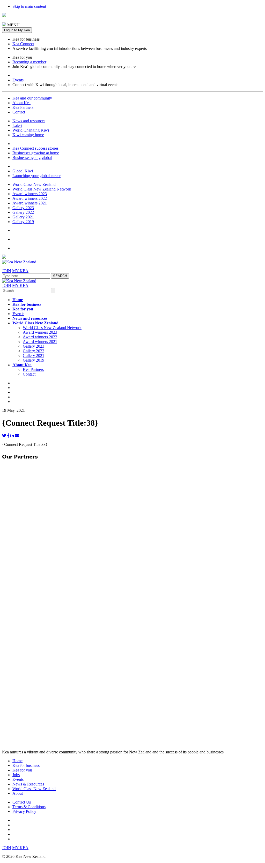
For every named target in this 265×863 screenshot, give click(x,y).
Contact (18, 112)
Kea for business (26, 304)
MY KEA (20, 271)
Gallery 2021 (23, 217)
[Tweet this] (4, 435)
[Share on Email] (17, 435)
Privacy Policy (24, 811)
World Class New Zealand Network (41, 189)
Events (18, 80)
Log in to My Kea (17, 30)
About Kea (21, 103)
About (17, 793)
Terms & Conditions (29, 807)
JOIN (6, 271)
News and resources (28, 121)
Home (17, 299)
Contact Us (21, 802)
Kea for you (22, 309)
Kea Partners (22, 107)
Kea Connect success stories (35, 148)
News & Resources (28, 784)
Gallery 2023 (23, 207)
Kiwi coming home (28, 135)
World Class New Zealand (34, 184)
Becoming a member (29, 62)
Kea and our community (32, 98)
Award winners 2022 (29, 198)
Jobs (16, 775)
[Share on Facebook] (8, 435)
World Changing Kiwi (30, 130)
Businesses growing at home (35, 153)
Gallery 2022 (23, 212)
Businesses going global (32, 157)
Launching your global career (36, 175)
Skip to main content (29, 6)
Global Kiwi (22, 171)
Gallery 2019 (23, 221)
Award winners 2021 (29, 203)
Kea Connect (23, 44)
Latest (17, 125)
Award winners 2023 (29, 194)
